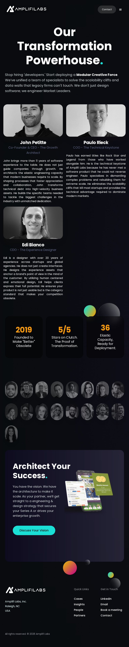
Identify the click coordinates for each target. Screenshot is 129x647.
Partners (79, 615)
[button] (120, 9)
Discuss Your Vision (34, 530)
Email (104, 604)
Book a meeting (111, 610)
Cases (78, 599)
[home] (26, 9)
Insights (79, 604)
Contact (107, 9)
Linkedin (106, 599)
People (78, 610)
